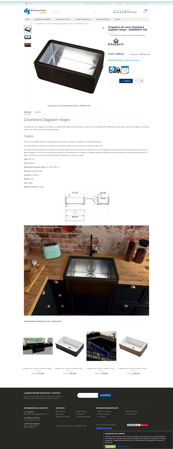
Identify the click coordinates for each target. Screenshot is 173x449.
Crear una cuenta (143, 3)
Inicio (31, 23)
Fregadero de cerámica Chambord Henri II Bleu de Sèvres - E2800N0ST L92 (101, 368)
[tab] (29, 112)
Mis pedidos (61, 411)
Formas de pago (131, 414)
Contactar (80, 414)
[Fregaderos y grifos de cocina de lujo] (35, 11)
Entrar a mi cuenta (63, 416)
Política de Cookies (104, 414)
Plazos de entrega (131, 411)
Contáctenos (118, 3)
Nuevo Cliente (81, 411)
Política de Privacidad (104, 411)
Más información (123, 446)
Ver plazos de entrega (131, 60)
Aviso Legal (101, 416)
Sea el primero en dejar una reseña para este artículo (128, 35)
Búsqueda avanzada (84, 416)
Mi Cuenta (60, 414)
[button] (103, 30)
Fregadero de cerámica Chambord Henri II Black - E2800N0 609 (70, 368)
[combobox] (74, 11)
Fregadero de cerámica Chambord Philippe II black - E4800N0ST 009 (38, 368)
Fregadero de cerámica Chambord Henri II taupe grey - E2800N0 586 (133, 368)
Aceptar (110, 446)
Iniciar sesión (130, 3)
